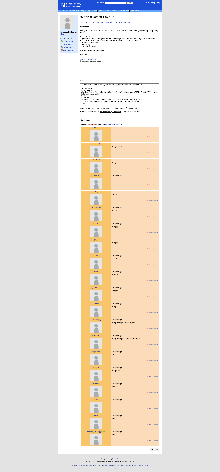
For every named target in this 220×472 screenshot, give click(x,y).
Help (147, 3)
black (103, 22)
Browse (68, 11)
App (127, 11)
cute (86, 22)
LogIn (152, 3)
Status (135, 465)
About (137, 11)
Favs (118, 11)
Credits (96, 465)
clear (62, 34)
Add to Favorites (68, 41)
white (116, 22)
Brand (91, 465)
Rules (83, 465)
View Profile (67, 47)
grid (124, 22)
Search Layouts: (99, 3)
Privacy (110, 465)
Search (129, 3)
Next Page (154, 449)
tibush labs (115, 459)
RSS (100, 465)
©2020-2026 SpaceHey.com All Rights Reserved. (110, 468)
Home (62, 11)
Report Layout (68, 50)
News (78, 465)
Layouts (113, 11)
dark (120, 22)
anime (129, 22)
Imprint (115, 465)
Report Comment (153, 136)
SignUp (157, 3)
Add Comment (117, 124)
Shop (132, 11)
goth (111, 22)
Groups (106, 11)
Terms (105, 465)
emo (107, 22)
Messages (81, 11)
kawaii (91, 22)
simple (97, 22)
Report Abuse (128, 465)
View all (108, 124)
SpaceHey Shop (143, 465)
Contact (120, 465)
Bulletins (94, 11)
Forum (100, 11)
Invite (123, 11)
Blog (88, 11)
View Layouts (68, 44)
